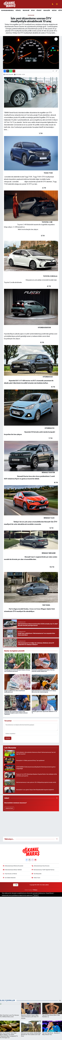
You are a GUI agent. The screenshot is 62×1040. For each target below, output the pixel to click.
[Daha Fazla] (14, 71)
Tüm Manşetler (37, 873)
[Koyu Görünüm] (53, 4)
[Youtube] (35, 860)
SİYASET (39, 10)
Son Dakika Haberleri (10, 877)
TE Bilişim (35, 890)
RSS (16, 884)
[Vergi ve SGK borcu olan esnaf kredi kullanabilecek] (17, 682)
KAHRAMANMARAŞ (7, 10)
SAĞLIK (54, 10)
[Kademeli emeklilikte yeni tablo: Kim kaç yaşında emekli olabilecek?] (45, 661)
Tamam (36, 895)
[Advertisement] (31, 824)
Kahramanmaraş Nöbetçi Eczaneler (14, 865)
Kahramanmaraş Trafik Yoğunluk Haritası (44, 869)
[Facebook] (26, 860)
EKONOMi (31, 15)
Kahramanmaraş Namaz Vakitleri (13, 869)
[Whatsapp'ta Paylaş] (10, 71)
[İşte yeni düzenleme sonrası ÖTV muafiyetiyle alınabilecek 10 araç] (31, 52)
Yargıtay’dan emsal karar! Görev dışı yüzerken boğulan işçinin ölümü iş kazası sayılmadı (16, 713)
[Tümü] (57, 798)
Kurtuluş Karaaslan (9, 74)
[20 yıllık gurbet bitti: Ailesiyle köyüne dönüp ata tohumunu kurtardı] (17, 661)
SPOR (33, 10)
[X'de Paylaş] (7, 71)
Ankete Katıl (9, 808)
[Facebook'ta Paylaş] (5, 71)
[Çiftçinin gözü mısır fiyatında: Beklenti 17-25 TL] (45, 702)
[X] (29, 860)
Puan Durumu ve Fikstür (11, 873)
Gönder (7, 738)
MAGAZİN (46, 10)
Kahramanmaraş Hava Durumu (41, 865)
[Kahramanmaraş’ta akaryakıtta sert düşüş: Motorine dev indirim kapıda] (45, 682)
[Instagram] (32, 860)
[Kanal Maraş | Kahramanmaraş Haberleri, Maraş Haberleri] (9, 4)
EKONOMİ (26, 10)
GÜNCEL (18, 10)
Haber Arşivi (37, 877)
